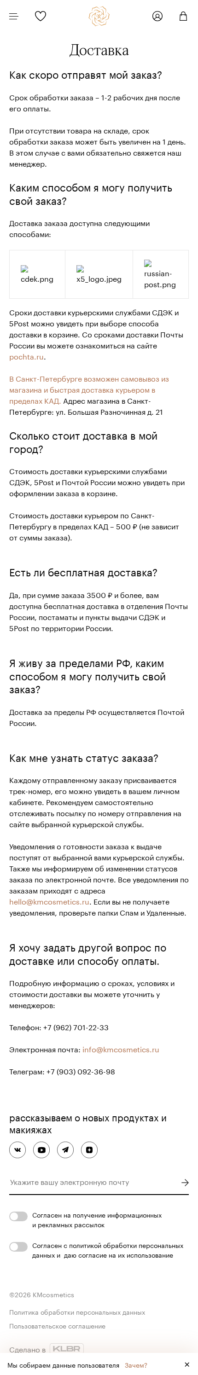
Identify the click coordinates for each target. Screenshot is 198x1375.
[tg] (65, 1150)
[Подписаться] (185, 1182)
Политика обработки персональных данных (77, 1311)
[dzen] (89, 1150)
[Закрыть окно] (187, 1364)
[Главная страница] (99, 16)
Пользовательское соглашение (57, 1325)
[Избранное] (40, 16)
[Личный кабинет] (157, 16)
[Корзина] (179, 16)
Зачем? (136, 1364)
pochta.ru (26, 355)
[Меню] (13, 16)
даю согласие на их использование (118, 1254)
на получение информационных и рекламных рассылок (97, 1219)
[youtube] (41, 1150)
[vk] (17, 1150)
